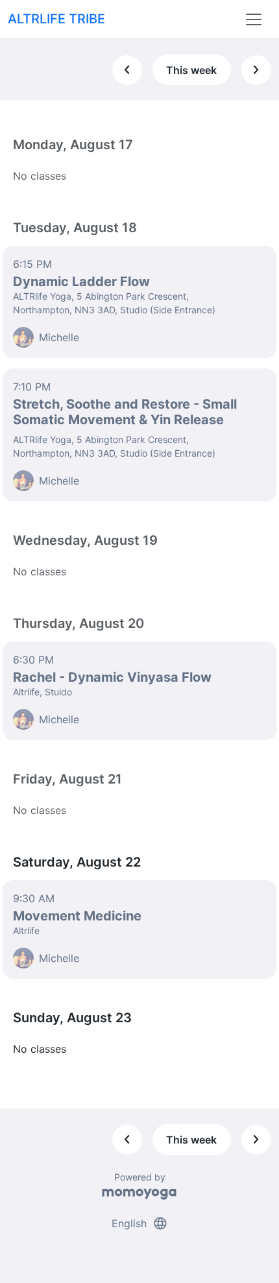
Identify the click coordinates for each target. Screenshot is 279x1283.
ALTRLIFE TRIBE (56, 19)
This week (191, 70)
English (140, 1223)
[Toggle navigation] (253, 19)
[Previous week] (127, 70)
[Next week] (256, 70)
